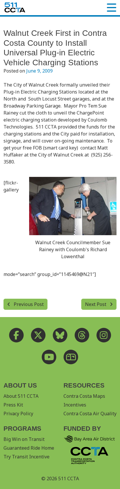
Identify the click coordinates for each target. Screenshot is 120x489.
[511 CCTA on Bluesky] (60, 335)
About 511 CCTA (20, 396)
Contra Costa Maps (84, 396)
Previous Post (28, 304)
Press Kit (13, 405)
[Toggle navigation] (112, 7)
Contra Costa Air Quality (90, 413)
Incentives (74, 405)
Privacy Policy (18, 413)
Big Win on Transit (24, 439)
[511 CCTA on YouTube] (49, 357)
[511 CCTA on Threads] (82, 335)
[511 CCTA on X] (38, 335)
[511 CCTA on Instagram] (104, 335)
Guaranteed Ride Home (28, 448)
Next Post (96, 304)
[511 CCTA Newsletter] (71, 357)
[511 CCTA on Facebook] (16, 335)
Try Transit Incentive (26, 456)
